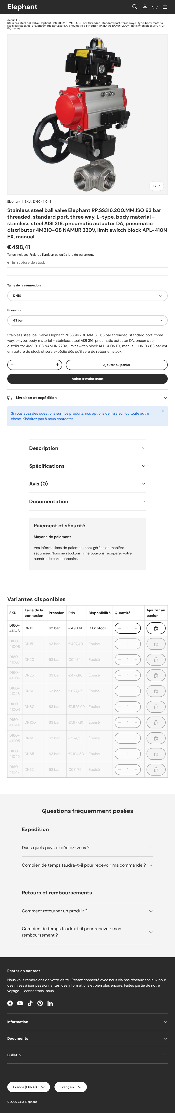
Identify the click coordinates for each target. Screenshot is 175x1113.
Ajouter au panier (116, 365)
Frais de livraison (41, 255)
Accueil (12, 20)
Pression (14, 310)
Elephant (14, 201)
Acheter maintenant (87, 379)
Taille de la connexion (24, 285)
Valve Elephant (27, 1102)
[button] (155, 7)
